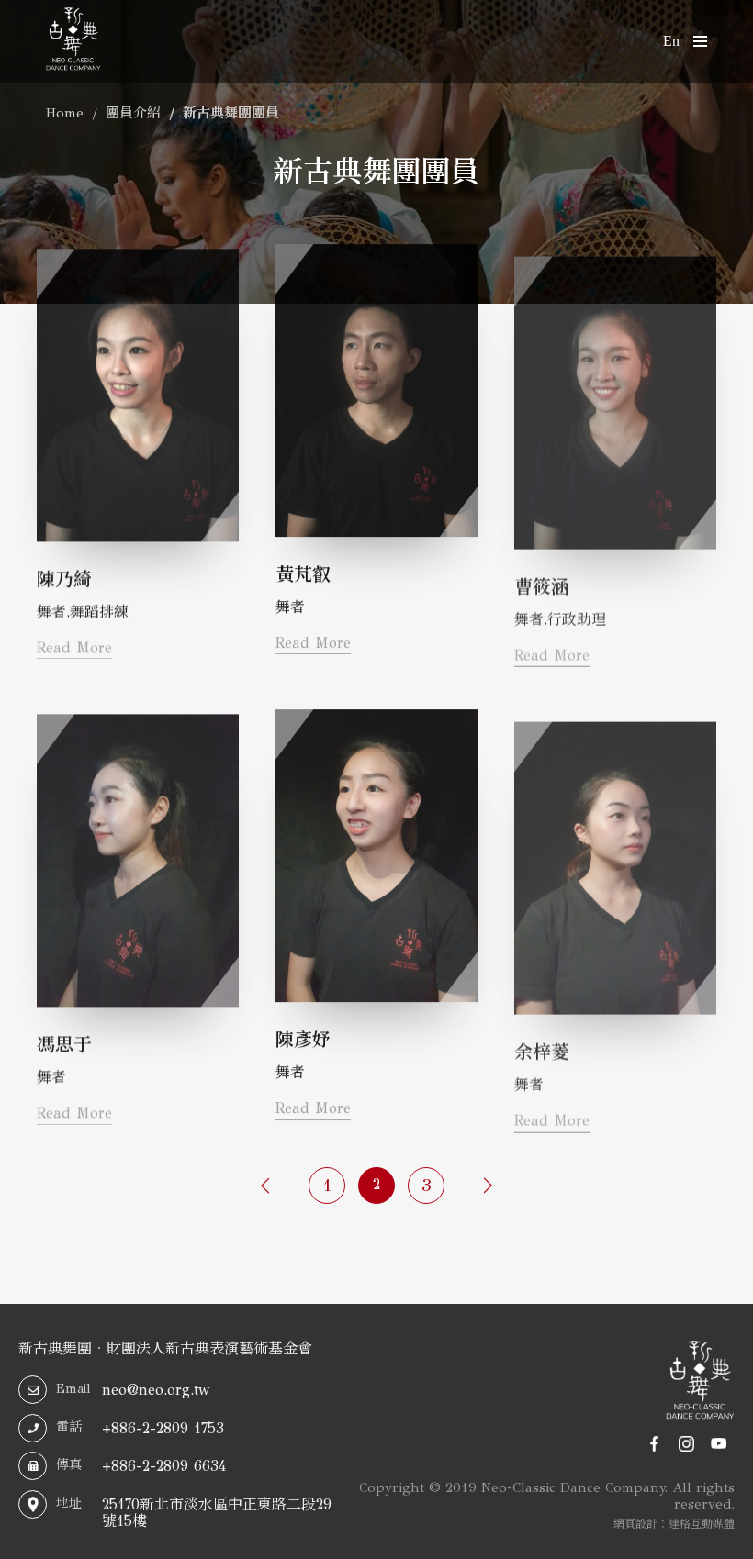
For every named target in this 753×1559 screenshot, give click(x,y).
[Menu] (693, 41)
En (671, 41)
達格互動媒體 (702, 1525)
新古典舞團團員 (231, 113)
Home (65, 113)
